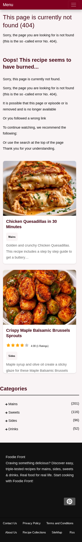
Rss (72, 532)
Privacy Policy (32, 523)
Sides (11, 356)
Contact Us (10, 523)
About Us (11, 532)
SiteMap (57, 532)
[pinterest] (69, 501)
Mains (11, 236)
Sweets (14, 412)
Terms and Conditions (59, 523)
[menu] (73, 5)
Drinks (13, 429)
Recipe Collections (34, 532)
